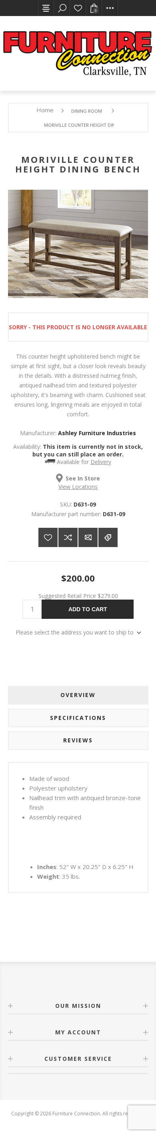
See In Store (83, 478)
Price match (108, 537)
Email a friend (88, 537)
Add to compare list (68, 537)
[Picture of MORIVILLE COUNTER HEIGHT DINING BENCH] (78, 296)
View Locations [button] (78, 486)
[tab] (78, 695)
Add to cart (87, 609)
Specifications (78, 718)
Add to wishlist (48, 537)
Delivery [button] (100, 462)
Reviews (78, 740)
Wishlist (78, 8)
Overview (78, 695)
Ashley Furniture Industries (97, 433)
